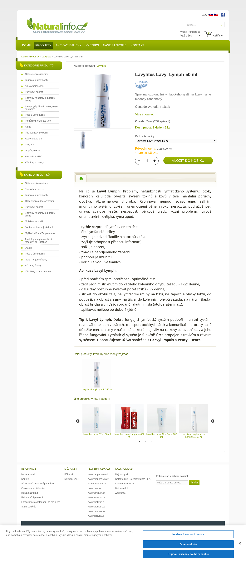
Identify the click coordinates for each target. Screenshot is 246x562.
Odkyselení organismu (36, 74)
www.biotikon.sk (96, 502)
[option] (97, 375)
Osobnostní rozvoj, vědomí (39, 227)
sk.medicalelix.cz (97, 483)
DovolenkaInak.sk (124, 483)
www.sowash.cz (96, 497)
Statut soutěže (28, 506)
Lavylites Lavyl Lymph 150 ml (96, 389)
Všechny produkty (34, 162)
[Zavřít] (240, 543)
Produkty (34, 56)
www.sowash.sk (96, 493)
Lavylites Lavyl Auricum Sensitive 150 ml (194, 435)
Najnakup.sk (121, 474)
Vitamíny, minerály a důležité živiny (40, 99)
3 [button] (151, 441)
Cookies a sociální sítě (33, 488)
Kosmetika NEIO (33, 156)
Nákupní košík (71, 479)
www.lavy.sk (94, 488)
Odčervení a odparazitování (39, 201)
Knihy (28, 126)
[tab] (80, 178)
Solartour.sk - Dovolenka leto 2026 (133, 479)
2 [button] (145, 441)
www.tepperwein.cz (98, 479)
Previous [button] (78, 421)
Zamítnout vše (188, 544)
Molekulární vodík (34, 221)
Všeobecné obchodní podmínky (37, 483)
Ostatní (28, 247)
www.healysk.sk (96, 511)
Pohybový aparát (34, 92)
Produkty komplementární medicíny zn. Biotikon (38, 240)
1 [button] (139, 441)
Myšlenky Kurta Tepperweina (40, 233)
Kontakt (25, 479)
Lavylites (46, 56)
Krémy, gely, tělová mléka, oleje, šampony (41, 107)
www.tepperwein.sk (98, 474)
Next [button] (213, 421)
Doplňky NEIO (32, 150)
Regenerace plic (33, 138)
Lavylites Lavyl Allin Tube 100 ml (161, 435)
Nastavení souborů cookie (188, 534)
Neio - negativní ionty (36, 259)
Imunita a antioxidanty (36, 80)
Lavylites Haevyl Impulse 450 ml (129, 435)
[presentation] (81, 178)
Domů (24, 56)
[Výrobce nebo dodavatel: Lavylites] (141, 87)
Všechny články (33, 265)
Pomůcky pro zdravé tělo (38, 120)
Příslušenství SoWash (36, 132)
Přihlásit (68, 474)
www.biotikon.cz (96, 506)
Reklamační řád (29, 493)
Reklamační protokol (32, 497)
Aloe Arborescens (34, 86)
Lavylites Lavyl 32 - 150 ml (97, 434)
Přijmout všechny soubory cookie (188, 554)
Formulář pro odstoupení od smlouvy (40, 502)
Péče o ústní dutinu (35, 115)
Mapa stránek (28, 474)
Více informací (145, 114)
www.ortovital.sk (96, 516)
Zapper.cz (120, 493)
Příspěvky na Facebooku (38, 271)
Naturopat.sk (122, 488)
